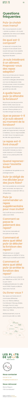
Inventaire (13, 395)
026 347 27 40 (7, 377)
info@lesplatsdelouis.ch (10, 380)
